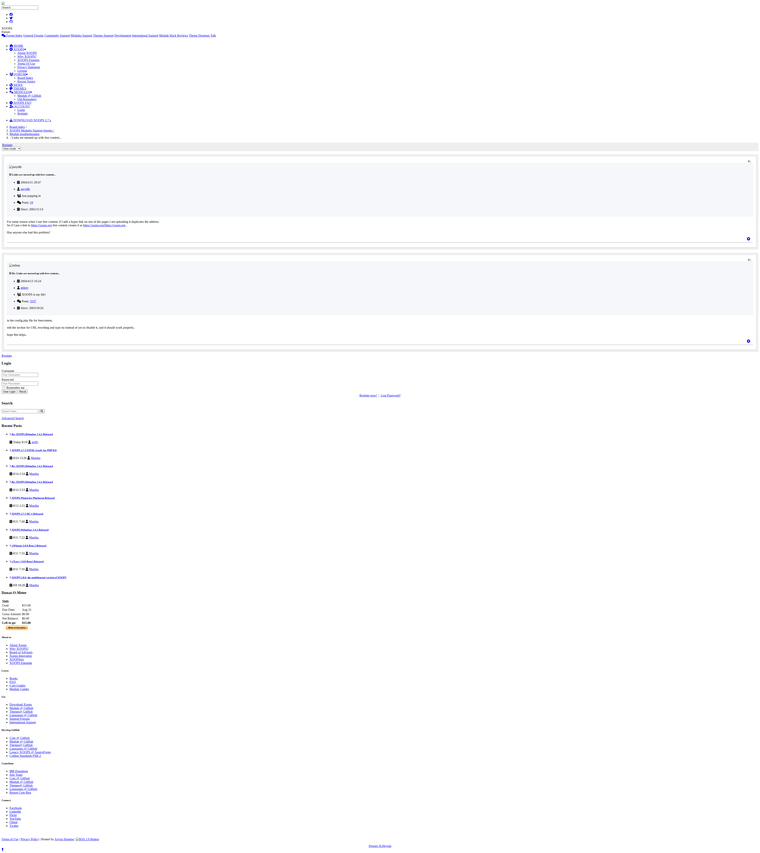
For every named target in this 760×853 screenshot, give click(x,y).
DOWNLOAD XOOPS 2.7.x (32, 120)
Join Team (16, 774)
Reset (22, 391)
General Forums (33, 35)
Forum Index (14, 35)
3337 (33, 301)
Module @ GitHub (29, 95)
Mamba (35, 458)
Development (122, 35)
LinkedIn (15, 811)
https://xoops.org (41, 225)
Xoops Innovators (21, 656)
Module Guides (19, 689)
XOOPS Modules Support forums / (32, 130)
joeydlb (25, 189)
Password (8, 379)
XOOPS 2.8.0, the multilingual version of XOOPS (38, 577)
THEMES (19, 88)
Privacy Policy (30, 839)
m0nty (24, 287)
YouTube (15, 818)
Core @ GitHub (20, 738)
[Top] (748, 239)
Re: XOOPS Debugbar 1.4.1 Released (32, 434)
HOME (18, 45)
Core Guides (17, 685)
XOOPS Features (28, 60)
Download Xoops (21, 704)
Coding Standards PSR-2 (25, 755)
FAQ (13, 682)
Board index (17, 127)
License (22, 70)
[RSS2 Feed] (87, 839)
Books (14, 678)
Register (22, 113)
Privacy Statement (28, 67)
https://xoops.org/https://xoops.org (104, 225)
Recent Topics (26, 81)
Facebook (16, 808)
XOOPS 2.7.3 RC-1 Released (27, 513)
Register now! (368, 395)
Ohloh (13, 822)
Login (21, 110)
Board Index (25, 78)
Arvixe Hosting (64, 839)
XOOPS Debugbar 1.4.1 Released (29, 529)
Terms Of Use (26, 63)
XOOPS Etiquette (21, 663)
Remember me (15, 387)
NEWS (18, 85)
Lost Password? (391, 395)
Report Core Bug (20, 792)
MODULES (21, 92)
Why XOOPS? (26, 56)
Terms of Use (10, 839)
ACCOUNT (21, 106)
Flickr (13, 815)
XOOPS (18, 49)
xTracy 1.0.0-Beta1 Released (27, 561)
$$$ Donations (19, 771)
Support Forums (20, 718)
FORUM (19, 74)
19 (31, 202)
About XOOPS (27, 53)
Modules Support (81, 35)
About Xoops (18, 645)
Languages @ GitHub (23, 715)
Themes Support (103, 35)
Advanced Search (13, 418)
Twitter (14, 825)
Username (8, 371)
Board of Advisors (21, 652)
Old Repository (27, 99)
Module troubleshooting (24, 134)
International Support (145, 35)
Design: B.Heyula (380, 846)
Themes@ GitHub (21, 711)
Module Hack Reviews (173, 35)
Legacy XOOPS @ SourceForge (30, 752)
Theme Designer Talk (202, 35)
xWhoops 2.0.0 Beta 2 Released (28, 545)
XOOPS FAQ (22, 102)
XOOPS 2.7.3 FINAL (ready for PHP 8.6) (34, 450)
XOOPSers (17, 659)
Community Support (57, 35)
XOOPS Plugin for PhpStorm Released (33, 497)
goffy (35, 442)
